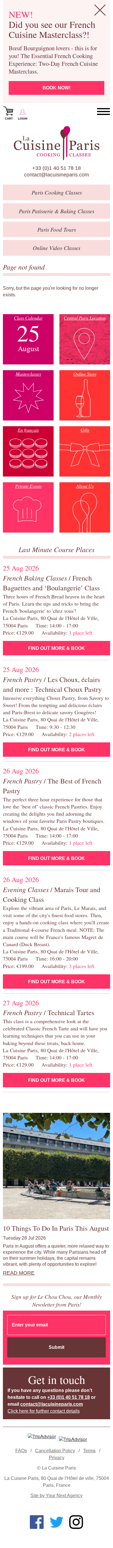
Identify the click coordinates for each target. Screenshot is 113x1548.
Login (22, 118)
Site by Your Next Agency (56, 1495)
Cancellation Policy (55, 1450)
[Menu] (103, 111)
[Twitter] (56, 1522)
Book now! (56, 87)
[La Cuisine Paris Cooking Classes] (56, 143)
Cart (9, 118)
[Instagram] (76, 1522)
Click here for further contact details (44, 1411)
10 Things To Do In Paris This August (56, 1228)
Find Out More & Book (56, 648)
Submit (56, 1347)
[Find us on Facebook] (37, 1522)
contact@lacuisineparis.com (56, 175)
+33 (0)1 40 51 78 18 (56, 168)
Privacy (56, 1457)
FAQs (21, 1450)
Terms (89, 1450)
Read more (18, 1273)
